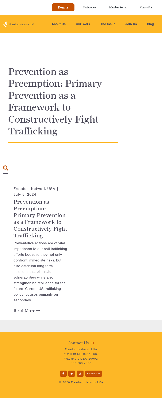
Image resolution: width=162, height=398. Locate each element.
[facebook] (63, 374)
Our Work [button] (83, 24)
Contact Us (146, 7)
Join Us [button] (131, 24)
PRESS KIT (93, 373)
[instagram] (80, 374)
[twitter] (71, 374)
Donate (63, 7)
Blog (150, 24)
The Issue (107, 24)
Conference (89, 7)
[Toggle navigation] (5, 168)
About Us (59, 24)
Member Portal (118, 7)
